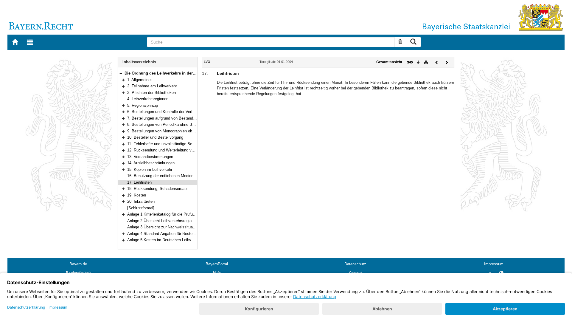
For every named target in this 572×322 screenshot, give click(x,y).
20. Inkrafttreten (141, 201)
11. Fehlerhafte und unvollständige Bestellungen (168, 144)
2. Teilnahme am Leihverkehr (152, 86)
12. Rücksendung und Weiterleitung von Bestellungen (173, 150)
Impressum (493, 264)
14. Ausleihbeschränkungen (151, 163)
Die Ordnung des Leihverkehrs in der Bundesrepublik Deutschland (186, 73)
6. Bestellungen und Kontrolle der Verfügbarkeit (167, 111)
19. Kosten (136, 195)
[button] (120, 73)
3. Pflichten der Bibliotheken (151, 92)
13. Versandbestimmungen (150, 156)
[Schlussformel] (140, 208)
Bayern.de (78, 264)
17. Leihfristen (139, 182)
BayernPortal (217, 264)
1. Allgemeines (140, 80)
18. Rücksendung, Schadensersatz (157, 188)
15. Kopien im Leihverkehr (149, 169)
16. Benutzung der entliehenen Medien (160, 176)
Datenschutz (355, 264)
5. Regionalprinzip (142, 105)
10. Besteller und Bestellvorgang (155, 137)
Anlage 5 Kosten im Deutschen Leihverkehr (164, 240)
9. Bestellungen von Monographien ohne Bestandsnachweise (179, 131)
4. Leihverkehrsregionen (147, 99)
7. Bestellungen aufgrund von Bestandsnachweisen (171, 118)
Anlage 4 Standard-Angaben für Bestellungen (166, 233)
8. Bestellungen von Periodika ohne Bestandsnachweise (175, 124)
